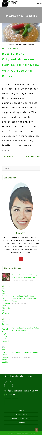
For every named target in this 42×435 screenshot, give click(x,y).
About (21, 411)
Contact (21, 423)
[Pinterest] (21, 259)
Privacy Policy (21, 415)
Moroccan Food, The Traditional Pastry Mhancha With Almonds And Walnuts (24, 298)
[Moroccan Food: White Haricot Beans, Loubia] (6, 354)
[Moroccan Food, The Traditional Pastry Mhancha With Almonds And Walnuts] (6, 299)
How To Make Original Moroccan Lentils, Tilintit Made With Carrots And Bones (20, 65)
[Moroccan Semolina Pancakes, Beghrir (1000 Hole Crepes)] (6, 330)
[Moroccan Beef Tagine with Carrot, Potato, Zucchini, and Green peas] (6, 277)
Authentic (6, 49)
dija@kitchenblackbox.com (21, 390)
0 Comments (8, 156)
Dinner (15, 49)
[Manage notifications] (36, 430)
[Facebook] (8, 401)
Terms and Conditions (21, 419)
